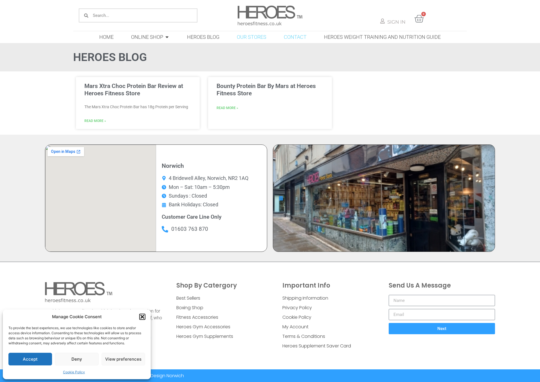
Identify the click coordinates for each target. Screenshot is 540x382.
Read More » (95, 121)
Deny (76, 359)
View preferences (123, 359)
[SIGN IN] (382, 21)
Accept (30, 359)
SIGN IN (396, 22)
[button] (142, 317)
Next (441, 328)
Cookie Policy (74, 372)
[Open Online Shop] (167, 37)
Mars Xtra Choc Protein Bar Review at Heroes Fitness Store (133, 89)
